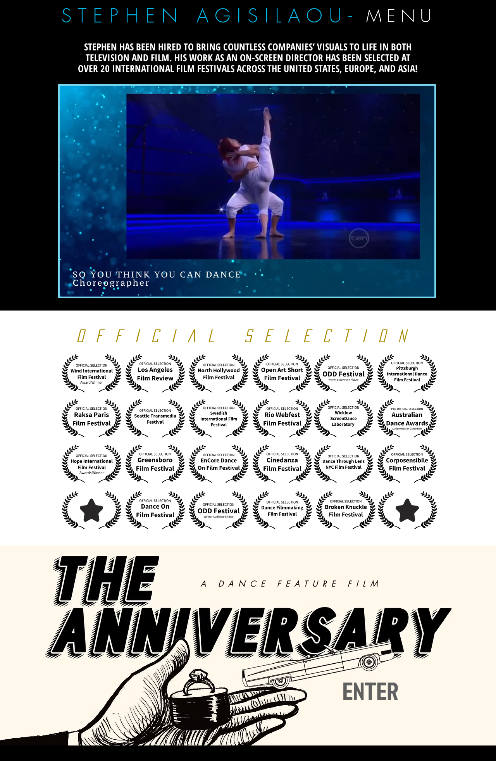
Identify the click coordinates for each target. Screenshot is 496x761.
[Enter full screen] (424, 286)
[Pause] (70, 286)
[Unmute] (83, 286)
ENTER (374, 691)
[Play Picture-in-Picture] (411, 286)
